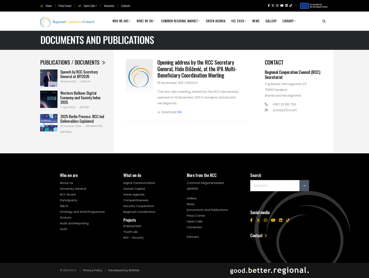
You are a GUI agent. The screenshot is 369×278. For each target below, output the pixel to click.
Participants (68, 200)
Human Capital (134, 189)
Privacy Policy (92, 270)
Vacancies (109, 5)
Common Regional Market (179, 21)
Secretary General (73, 189)
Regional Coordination (139, 212)
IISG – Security (133, 237)
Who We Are (120, 21)
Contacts (125, 5)
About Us (66, 183)
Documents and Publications (207, 210)
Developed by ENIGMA (123, 270)
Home (48, 5)
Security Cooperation (138, 206)
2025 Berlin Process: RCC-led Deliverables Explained (82, 119)
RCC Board (68, 194)
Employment (132, 226)
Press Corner (65, 5)
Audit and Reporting (74, 223)
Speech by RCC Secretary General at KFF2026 (79, 74)
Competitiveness (135, 200)
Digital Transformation (139, 183)
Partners (193, 237)
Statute (65, 217)
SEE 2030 (237, 21)
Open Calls (89, 5)
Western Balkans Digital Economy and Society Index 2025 (80, 97)
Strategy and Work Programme (82, 212)
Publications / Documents (70, 62)
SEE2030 (192, 189)
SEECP (64, 206)
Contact (256, 235)
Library (288, 21)
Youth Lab (130, 232)
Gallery (271, 21)
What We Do (145, 21)
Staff (63, 229)
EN (180, 112)
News (256, 21)
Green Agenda (215, 21)
